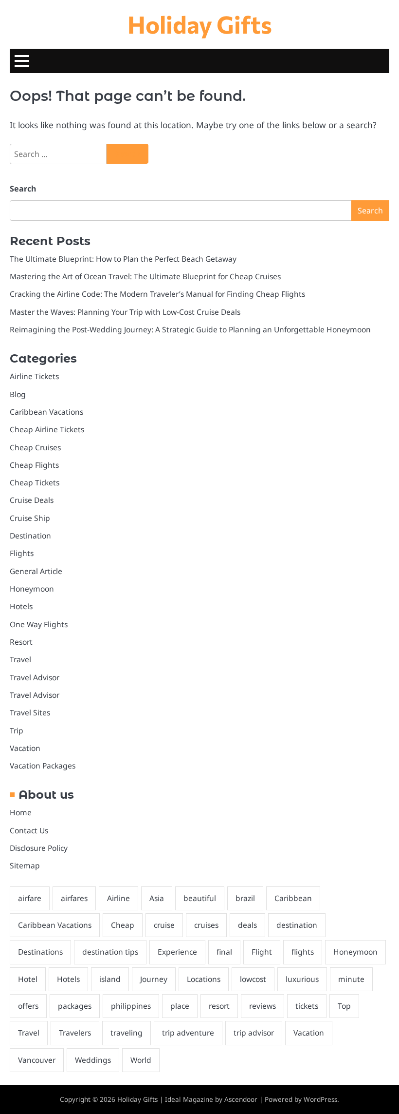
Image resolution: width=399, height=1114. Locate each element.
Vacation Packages (42, 765)
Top (344, 1005)
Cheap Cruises (35, 447)
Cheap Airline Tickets (47, 429)
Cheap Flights (34, 465)
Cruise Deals (32, 500)
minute (351, 979)
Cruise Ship (30, 518)
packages (74, 1005)
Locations (203, 979)
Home (21, 812)
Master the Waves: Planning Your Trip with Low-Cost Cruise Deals (125, 312)
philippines (131, 1005)
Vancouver (36, 1060)
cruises (206, 925)
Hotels (21, 606)
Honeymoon (32, 588)
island (110, 979)
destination (296, 925)
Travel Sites (30, 712)
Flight (262, 951)
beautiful (199, 898)
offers (28, 1005)
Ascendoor (240, 1099)
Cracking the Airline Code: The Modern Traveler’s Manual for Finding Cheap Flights (157, 293)
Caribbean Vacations (46, 411)
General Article (36, 571)
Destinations (40, 951)
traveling (126, 1032)
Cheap (122, 925)
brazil (245, 898)
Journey (153, 979)
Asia (156, 898)
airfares (74, 898)
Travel (20, 659)
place (179, 1005)
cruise (164, 925)
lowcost (253, 979)
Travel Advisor (34, 677)
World (140, 1060)
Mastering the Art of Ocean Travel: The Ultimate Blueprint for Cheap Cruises (145, 276)
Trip (16, 730)
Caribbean (293, 898)
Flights (22, 553)
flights (302, 951)
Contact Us (29, 830)
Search (23, 188)
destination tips (110, 951)
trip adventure (188, 1032)
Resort (21, 641)
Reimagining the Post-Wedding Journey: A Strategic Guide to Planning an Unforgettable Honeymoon (190, 329)
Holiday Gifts (199, 23)
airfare (29, 898)
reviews (262, 1005)
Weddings (93, 1060)
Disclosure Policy (39, 848)
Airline (118, 898)
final (224, 951)
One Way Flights (39, 624)
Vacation (25, 748)
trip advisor (254, 1032)
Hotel (27, 979)
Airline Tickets (34, 376)
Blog (18, 394)
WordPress (320, 1099)
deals (247, 925)
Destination (30, 535)
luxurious (302, 979)
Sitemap (25, 865)
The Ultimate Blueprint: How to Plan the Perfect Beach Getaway (123, 258)
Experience (177, 951)
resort (219, 1005)
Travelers (75, 1032)
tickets (306, 1005)
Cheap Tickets (34, 482)
